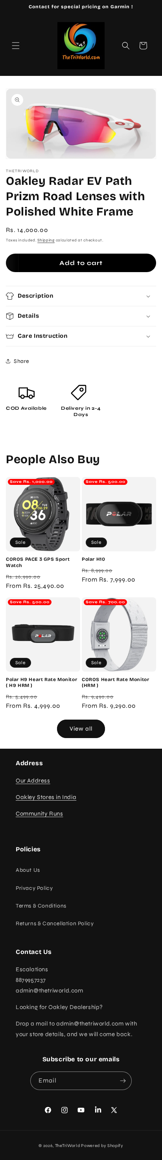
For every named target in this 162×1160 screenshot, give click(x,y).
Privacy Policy (34, 888)
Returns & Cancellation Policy (55, 923)
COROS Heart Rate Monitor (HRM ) (115, 683)
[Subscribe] (122, 1081)
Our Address (33, 780)
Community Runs (39, 813)
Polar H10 (93, 559)
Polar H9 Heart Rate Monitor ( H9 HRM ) (41, 683)
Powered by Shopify (102, 1145)
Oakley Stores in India (46, 797)
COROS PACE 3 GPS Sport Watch (38, 562)
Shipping (46, 240)
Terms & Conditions (41, 905)
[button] (15, 45)
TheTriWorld (67, 1145)
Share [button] (21, 361)
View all (81, 728)
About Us (28, 870)
